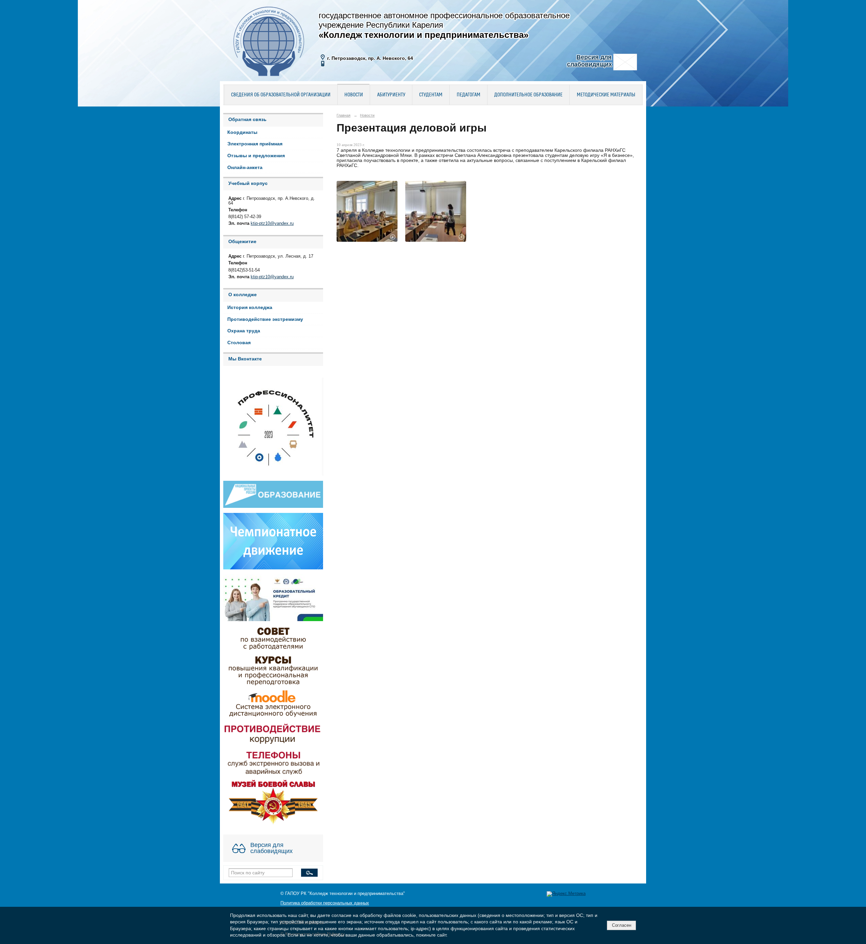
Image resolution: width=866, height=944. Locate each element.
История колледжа (249, 307)
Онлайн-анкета (245, 167)
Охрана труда (243, 330)
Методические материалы (606, 95)
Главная (343, 115)
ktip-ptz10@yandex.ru (272, 223)
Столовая (239, 342)
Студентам (430, 95)
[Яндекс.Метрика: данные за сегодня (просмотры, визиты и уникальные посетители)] (566, 894)
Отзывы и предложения (256, 155)
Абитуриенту (391, 95)
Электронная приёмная (254, 143)
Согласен (621, 925)
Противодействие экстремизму (265, 319)
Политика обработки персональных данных (324, 903)
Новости (353, 95)
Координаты (242, 132)
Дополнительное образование (528, 95)
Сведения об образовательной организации (281, 95)
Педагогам (468, 95)
